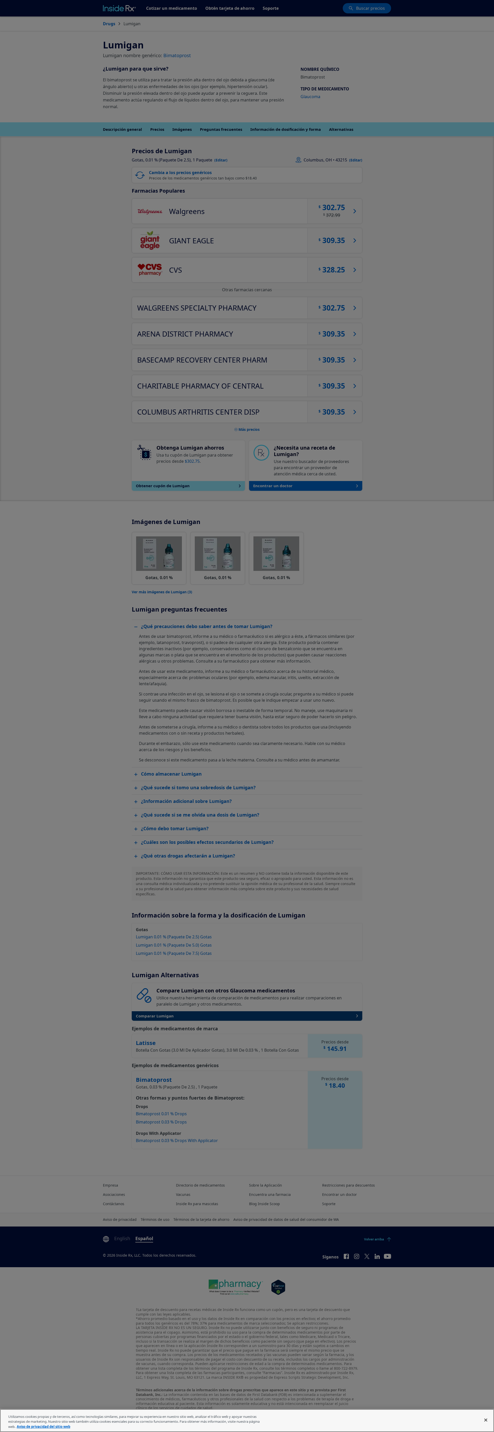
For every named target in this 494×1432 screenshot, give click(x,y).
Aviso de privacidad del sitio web (43, 1426)
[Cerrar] (485, 1420)
